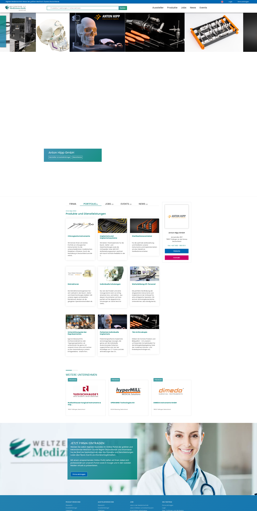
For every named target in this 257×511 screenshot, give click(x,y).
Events (203, 7)
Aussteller (158, 7)
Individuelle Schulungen (110, 284)
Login (230, 2)
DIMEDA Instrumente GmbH (165, 403)
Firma (72, 204)
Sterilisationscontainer (142, 236)
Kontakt (176, 258)
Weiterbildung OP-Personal (144, 284)
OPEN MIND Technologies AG (123, 403)
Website (176, 251)
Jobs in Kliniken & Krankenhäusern (142, 508)
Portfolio (91, 204)
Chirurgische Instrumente (79, 236)
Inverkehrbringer (72, 508)
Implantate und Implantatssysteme (108, 237)
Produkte (172, 7)
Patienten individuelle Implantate (109, 333)
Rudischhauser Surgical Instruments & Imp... (84, 404)
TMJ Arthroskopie (139, 332)
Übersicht (69, 505)
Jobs (183, 7)
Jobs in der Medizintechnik (139, 505)
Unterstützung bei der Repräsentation (77, 333)
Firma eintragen (243, 2)
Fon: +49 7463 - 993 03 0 (177, 246)
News (193, 7)
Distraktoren (73, 284)
